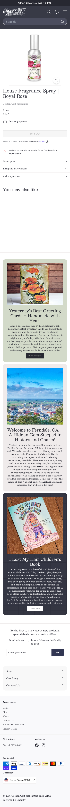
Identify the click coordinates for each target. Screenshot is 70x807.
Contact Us (8, 720)
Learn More (35, 608)
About (6, 716)
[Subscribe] (57, 652)
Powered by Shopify (14, 800)
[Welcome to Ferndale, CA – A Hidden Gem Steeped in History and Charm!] (35, 396)
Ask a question (11, 176)
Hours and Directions (13, 724)
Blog (5, 712)
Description (9, 161)
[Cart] (57, 12)
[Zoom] (56, 80)
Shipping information (15, 168)
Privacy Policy (10, 728)
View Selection (35, 355)
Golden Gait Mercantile (15, 103)
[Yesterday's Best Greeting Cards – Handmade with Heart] (35, 284)
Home (5, 707)
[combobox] (35, 21)
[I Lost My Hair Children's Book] (35, 525)
